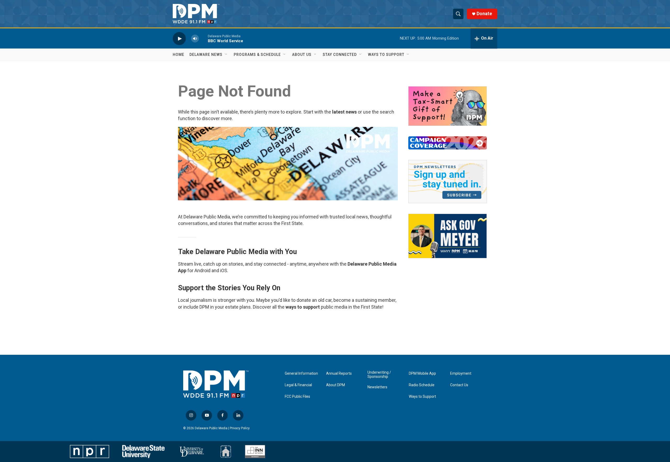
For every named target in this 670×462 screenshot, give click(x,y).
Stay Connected (340, 54)
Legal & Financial (298, 385)
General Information (301, 373)
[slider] (203, 38)
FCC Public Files (297, 397)
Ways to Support (386, 54)
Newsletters (377, 387)
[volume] (195, 38)
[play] (179, 38)
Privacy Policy (240, 428)
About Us (301, 54)
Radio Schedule (421, 385)
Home (178, 54)
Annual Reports (339, 373)
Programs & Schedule (257, 54)
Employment (460, 373)
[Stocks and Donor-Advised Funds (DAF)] (448, 106)
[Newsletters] (448, 181)
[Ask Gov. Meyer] (448, 236)
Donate (484, 13)
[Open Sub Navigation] (226, 54)
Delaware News (205, 54)
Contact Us (459, 385)
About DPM (335, 385)
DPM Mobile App (422, 373)
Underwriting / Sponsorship (379, 374)
